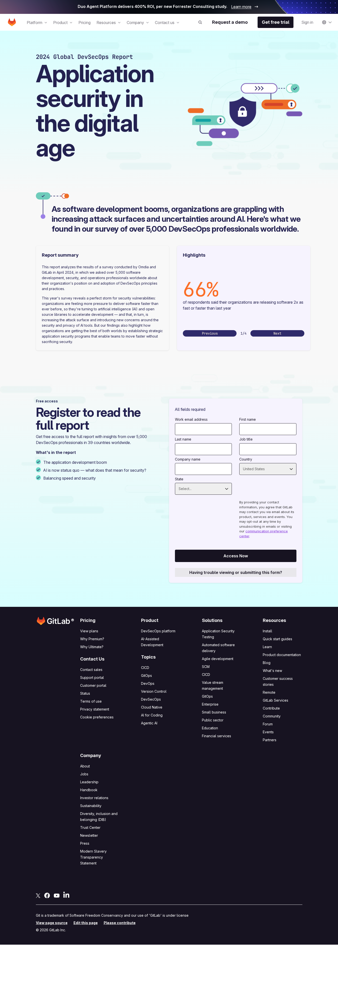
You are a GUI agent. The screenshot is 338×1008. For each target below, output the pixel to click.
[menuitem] (37, 22)
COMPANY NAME (187, 459)
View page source (52, 923)
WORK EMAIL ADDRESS (191, 419)
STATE (179, 479)
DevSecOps (151, 699)
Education (210, 728)
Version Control (154, 691)
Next (277, 333)
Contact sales (91, 669)
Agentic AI (149, 723)
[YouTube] (57, 895)
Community (272, 716)
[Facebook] (47, 895)
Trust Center (90, 827)
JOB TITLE (246, 439)
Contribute (271, 708)
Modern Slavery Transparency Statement (93, 857)
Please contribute (120, 923)
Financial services (216, 736)
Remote (269, 692)
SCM (206, 666)
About (85, 766)
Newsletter (89, 835)
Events (268, 732)
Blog (266, 663)
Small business (214, 712)
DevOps (147, 683)
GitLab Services (275, 700)
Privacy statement (94, 709)
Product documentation (282, 655)
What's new (272, 670)
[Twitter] (38, 895)
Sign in (307, 22)
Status (85, 693)
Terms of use (91, 701)
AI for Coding (152, 715)
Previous (210, 333)
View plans (89, 631)
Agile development (217, 659)
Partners (269, 740)
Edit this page (85, 923)
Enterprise (210, 704)
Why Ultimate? (91, 647)
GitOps (146, 675)
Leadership (89, 782)
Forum (268, 724)
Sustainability (90, 806)
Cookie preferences (97, 717)
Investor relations (94, 798)
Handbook (88, 790)
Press (84, 843)
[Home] (12, 22)
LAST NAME (183, 439)
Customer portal (93, 685)
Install (267, 631)
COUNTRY (245, 459)
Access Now (235, 555)
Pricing (84, 22)
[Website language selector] (327, 22)
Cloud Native (151, 707)
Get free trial (275, 22)
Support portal (92, 677)
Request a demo (230, 22)
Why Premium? (92, 639)
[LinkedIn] (66, 894)
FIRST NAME (247, 419)
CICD (145, 667)
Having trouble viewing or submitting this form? (235, 572)
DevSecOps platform (158, 631)
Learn (267, 647)
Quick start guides (277, 639)
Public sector (212, 720)
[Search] (199, 22)
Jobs (84, 774)
